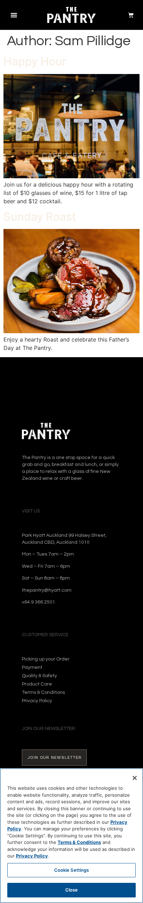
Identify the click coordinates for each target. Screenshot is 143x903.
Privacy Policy (32, 856)
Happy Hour (34, 61)
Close (71, 890)
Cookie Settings (71, 870)
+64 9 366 (33, 602)
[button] (14, 15)
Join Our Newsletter (48, 728)
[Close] (134, 778)
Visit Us (31, 511)
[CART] (127, 15)
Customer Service (45, 634)
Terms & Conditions (79, 842)
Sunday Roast (39, 216)
